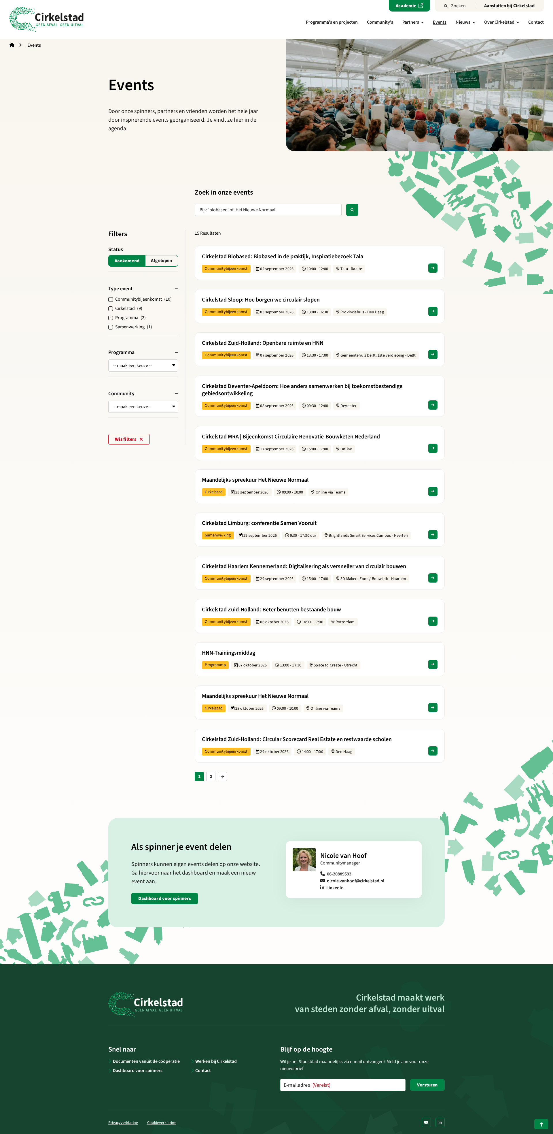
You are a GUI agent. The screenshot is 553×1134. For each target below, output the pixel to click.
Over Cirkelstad (499, 22)
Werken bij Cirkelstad (216, 1061)
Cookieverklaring (161, 1123)
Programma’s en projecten (332, 22)
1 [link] (199, 776)
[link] (222, 776)
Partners (410, 22)
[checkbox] (161, 260)
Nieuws (463, 22)
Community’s (380, 22)
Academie (406, 6)
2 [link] (211, 776)
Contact (536, 22)
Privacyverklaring (123, 1123)
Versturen (427, 1085)
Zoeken (458, 6)
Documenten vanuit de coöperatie (146, 1061)
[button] (143, 365)
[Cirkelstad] (46, 19)
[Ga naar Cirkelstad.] (11, 45)
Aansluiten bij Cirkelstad (509, 6)
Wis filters (126, 439)
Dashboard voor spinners (164, 898)
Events (439, 22)
